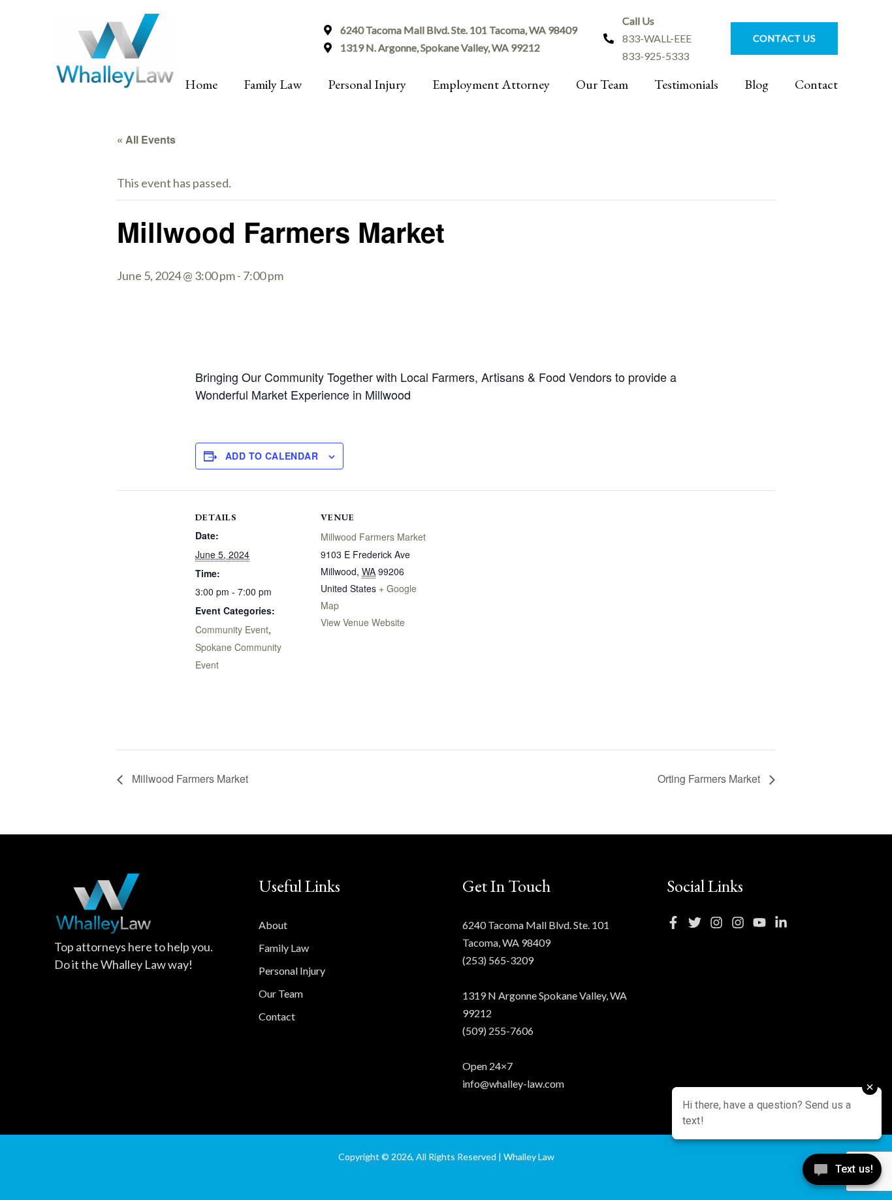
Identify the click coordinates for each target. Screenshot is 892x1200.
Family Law (273, 84)
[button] (778, 38)
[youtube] (763, 922)
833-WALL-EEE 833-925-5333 (657, 38)
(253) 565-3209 (498, 960)
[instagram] (719, 922)
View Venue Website (363, 622)
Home (201, 84)
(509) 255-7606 (498, 1030)
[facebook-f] (676, 922)
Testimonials (686, 84)
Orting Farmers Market (710, 778)
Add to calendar (271, 455)
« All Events (146, 139)
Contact (816, 84)
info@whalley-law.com (513, 1083)
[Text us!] (842, 1173)
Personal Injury (367, 84)
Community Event (231, 629)
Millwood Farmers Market (373, 536)
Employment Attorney (491, 84)
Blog (756, 84)
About (273, 925)
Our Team (602, 84)
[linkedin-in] (784, 922)
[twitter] (698, 922)
